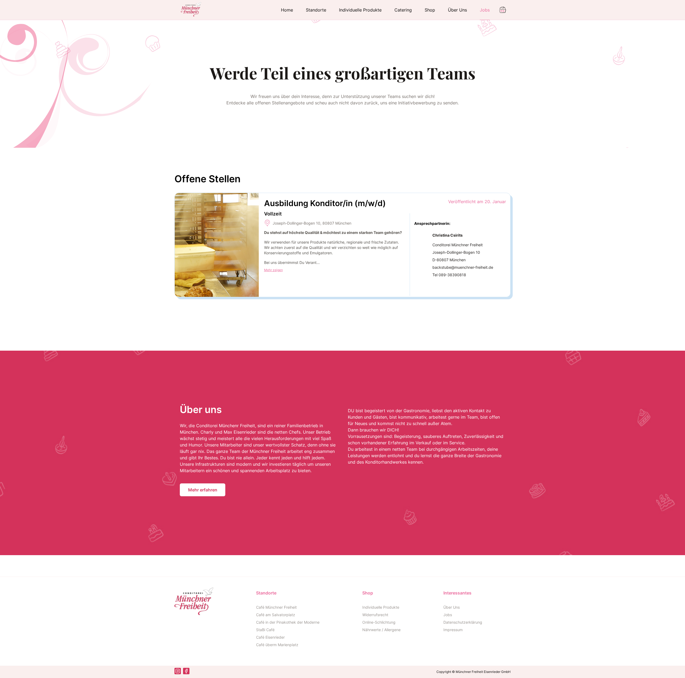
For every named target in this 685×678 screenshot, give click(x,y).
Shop (430, 10)
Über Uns (457, 10)
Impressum (453, 629)
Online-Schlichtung (378, 622)
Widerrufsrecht (375, 614)
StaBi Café (265, 629)
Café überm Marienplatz (277, 644)
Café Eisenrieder (270, 637)
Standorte (316, 10)
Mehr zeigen (273, 270)
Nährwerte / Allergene (381, 629)
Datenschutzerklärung (462, 622)
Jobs (485, 10)
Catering (403, 10)
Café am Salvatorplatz (275, 614)
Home (287, 10)
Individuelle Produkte (360, 10)
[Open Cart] (503, 9)
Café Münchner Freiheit (276, 607)
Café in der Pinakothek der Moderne (287, 622)
